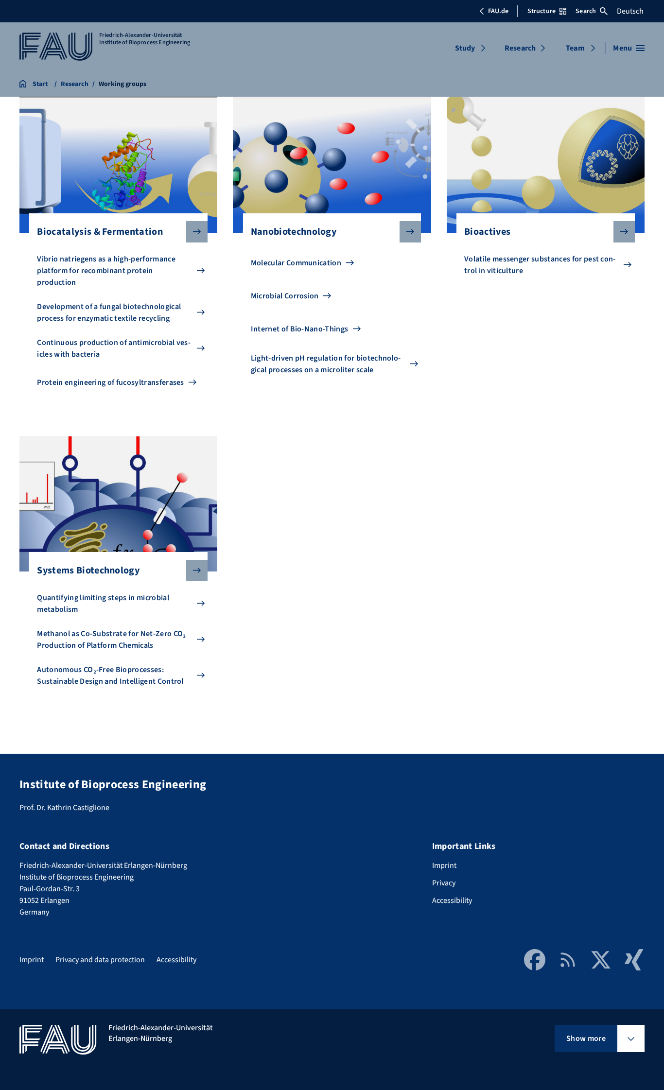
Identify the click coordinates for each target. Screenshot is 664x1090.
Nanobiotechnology (293, 232)
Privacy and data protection (100, 959)
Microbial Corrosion (285, 296)
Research (520, 48)
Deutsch (630, 11)
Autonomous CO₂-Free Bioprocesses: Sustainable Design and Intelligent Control (110, 675)
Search (586, 11)
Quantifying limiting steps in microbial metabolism (103, 603)
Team (575, 48)
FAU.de (498, 11)
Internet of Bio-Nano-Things (300, 329)
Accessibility (452, 900)
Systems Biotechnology (88, 570)
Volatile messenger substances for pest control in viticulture (539, 265)
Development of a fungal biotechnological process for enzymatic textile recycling (109, 312)
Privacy (443, 883)
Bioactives (487, 232)
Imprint (444, 865)
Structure (541, 11)
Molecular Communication (296, 263)
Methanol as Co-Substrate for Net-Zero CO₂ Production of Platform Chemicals (111, 639)
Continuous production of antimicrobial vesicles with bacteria (113, 348)
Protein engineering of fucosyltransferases (110, 382)
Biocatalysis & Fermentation (100, 232)
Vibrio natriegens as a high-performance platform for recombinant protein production (106, 271)
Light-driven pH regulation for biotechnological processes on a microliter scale (326, 364)
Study (465, 48)
